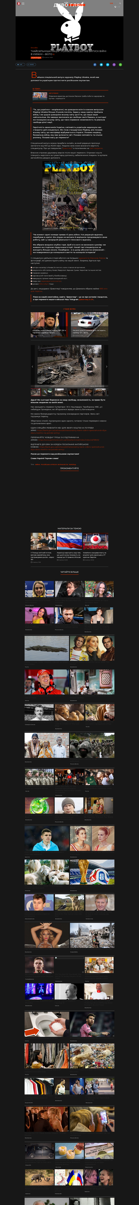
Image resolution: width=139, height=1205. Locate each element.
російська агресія (49, 464)
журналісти (63, 464)
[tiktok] (63, 13)
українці (72, 464)
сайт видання (96, 148)
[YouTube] (76, 13)
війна (37, 464)
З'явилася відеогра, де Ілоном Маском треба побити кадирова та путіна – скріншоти (76, 97)
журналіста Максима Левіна (92, 258)
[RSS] (82, 13)
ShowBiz (34, 48)
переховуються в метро (51, 281)
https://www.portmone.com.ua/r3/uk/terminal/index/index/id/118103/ (68, 440)
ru (115, 3)
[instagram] (56, 13)
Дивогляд (67, 148)
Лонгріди (36, 58)
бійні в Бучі (44, 284)
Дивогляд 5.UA (86, 299)
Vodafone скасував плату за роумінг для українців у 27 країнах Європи (94, 555)
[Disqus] (69, 498)
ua (111, 3)
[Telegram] (69, 13)
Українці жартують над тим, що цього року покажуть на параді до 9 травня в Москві (69, 555)
